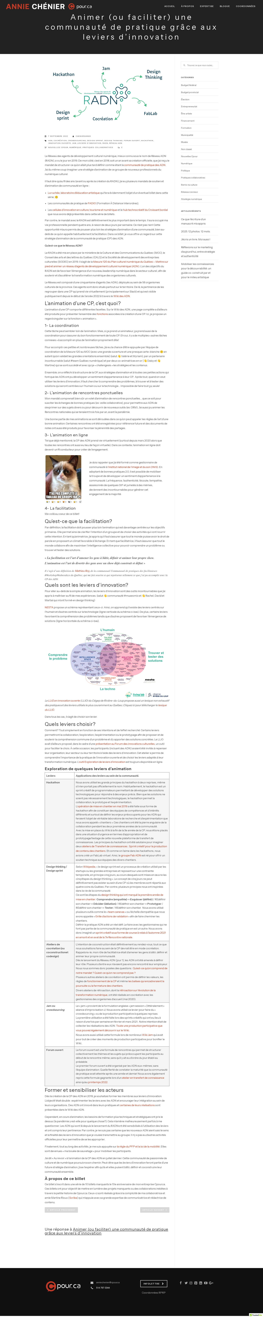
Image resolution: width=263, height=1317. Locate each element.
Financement (187, 120)
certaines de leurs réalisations (137, 1105)
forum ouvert (132, 140)
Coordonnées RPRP (154, 1292)
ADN (50, 140)
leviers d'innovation (89, 143)
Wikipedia (89, 866)
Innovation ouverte (59, 143)
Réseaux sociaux (189, 192)
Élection (185, 99)
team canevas (116, 911)
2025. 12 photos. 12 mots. (195, 231)
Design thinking (113, 140)
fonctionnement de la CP (102, 981)
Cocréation (60, 140)
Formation (186, 128)
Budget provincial (190, 92)
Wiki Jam (147, 1034)
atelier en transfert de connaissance (143, 1077)
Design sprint (95, 140)
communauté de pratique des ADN (144, 165)
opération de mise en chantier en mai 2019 (102, 806)
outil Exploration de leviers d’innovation (102, 761)
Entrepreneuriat (189, 106)
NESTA (49, 607)
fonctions (102, 314)
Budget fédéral (188, 85)
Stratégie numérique (191, 199)
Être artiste (186, 113)
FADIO (92, 203)
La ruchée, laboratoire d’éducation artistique (74, 192)
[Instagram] (189, 1283)
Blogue (225, 6)
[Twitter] (184, 1283)
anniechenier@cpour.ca (108, 1282)
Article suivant (153, 1210)
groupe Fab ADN (131, 855)
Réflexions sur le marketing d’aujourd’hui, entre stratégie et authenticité (198, 252)
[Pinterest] (194, 1283)
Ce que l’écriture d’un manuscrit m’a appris (193, 221)
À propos (187, 6)
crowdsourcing (77, 140)
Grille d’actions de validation (111, 916)
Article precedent (63, 1210)
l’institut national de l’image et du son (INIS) (133, 467)
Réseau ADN (115, 143)
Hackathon (147, 140)
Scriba (73, 1197)
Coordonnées (245, 6)
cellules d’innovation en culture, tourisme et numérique (84, 209)
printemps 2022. (98, 1082)
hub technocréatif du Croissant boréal (145, 209)
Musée (184, 142)
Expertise (207, 6)
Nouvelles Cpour (58, 147)
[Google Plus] (209, 1283)
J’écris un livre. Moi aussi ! (195, 239)
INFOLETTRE (152, 1283)
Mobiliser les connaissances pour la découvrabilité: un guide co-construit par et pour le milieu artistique (197, 270)
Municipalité (187, 135)
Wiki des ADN (121, 296)
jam (74, 143)
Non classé (186, 149)
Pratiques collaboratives (98, 147)
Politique (185, 170)
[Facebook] (180, 1283)
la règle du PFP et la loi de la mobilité (138, 1146)
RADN (105, 143)
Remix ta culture (189, 184)
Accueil (169, 6)
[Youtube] (204, 1283)
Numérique (75, 147)
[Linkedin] (199, 1283)
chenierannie (83, 136)
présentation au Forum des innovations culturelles (125, 743)
